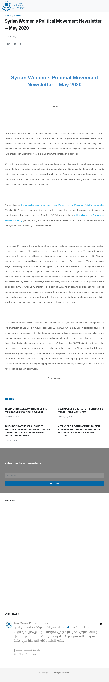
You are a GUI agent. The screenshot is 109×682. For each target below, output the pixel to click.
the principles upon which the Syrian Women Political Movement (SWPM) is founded (62, 205)
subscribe (54, 484)
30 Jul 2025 (48, 623)
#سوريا (65, 627)
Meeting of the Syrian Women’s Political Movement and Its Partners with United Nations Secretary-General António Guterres (79, 431)
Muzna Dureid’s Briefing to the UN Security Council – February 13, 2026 (80, 410)
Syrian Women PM (22, 623)
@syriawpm (37, 623)
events (8, 16)
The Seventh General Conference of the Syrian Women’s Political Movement (26, 410)
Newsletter (19, 16)
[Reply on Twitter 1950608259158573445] (15, 654)
